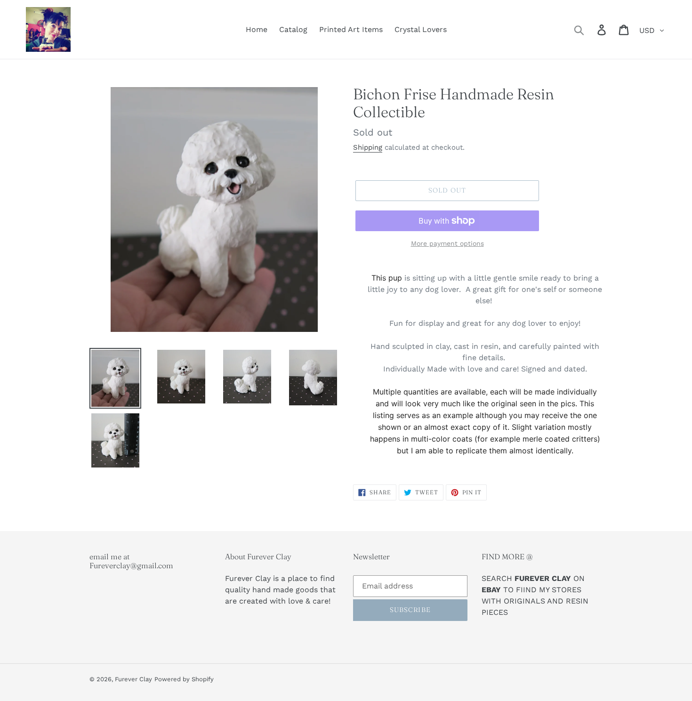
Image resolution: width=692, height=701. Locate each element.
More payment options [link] (447, 243)
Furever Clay (133, 679)
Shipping (367, 147)
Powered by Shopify (184, 679)
